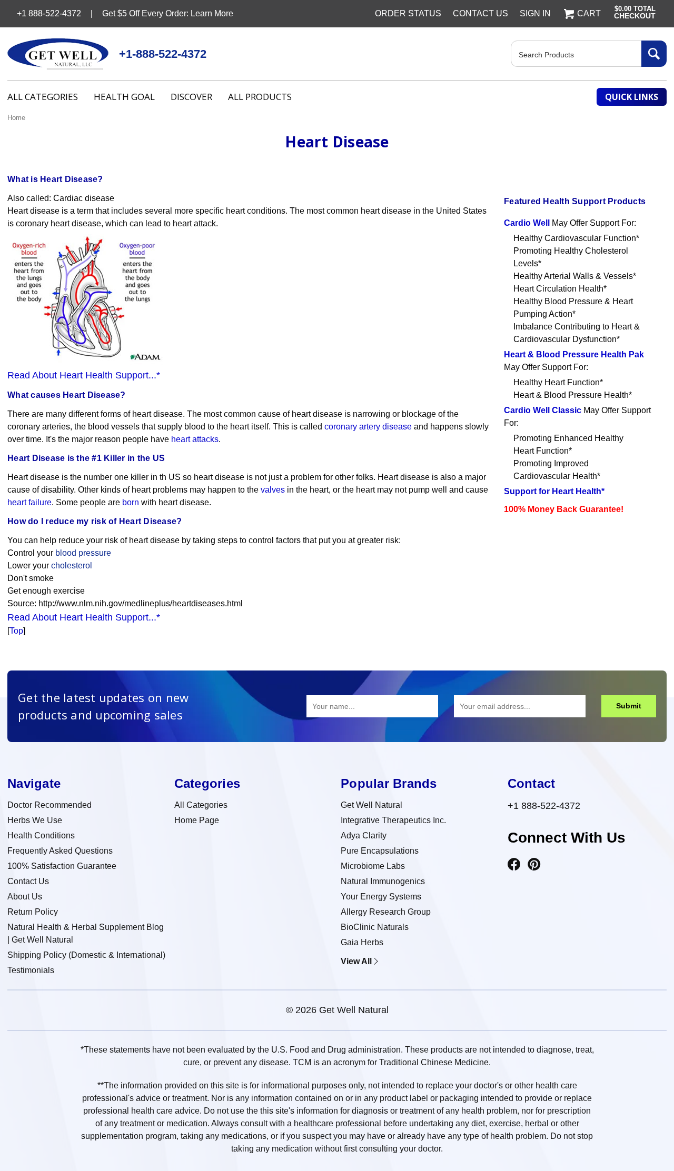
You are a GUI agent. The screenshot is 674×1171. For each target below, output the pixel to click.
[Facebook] (514, 864)
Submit (628, 706)
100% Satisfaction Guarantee (61, 866)
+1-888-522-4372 (162, 54)
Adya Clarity (363, 835)
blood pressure (83, 552)
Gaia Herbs (362, 942)
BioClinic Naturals (375, 927)
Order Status (408, 13)
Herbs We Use (34, 820)
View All (356, 961)
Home (16, 118)
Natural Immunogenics (383, 881)
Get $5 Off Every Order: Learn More (167, 13)
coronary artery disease (368, 426)
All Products (260, 97)
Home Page (196, 820)
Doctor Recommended (49, 804)
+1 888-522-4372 (544, 805)
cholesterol (71, 565)
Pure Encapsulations (380, 850)
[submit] (654, 54)
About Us (24, 896)
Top (16, 630)
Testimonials (30, 970)
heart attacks (195, 439)
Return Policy (32, 911)
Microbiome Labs (373, 866)
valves (273, 489)
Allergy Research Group (386, 911)
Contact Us (480, 13)
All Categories (42, 97)
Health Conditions (41, 835)
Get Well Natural (371, 804)
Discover (191, 97)
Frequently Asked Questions (60, 850)
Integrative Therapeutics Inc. (393, 820)
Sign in (535, 13)
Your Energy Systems (381, 896)
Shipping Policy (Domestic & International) (86, 954)
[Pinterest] (534, 864)
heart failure (29, 502)
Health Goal (124, 97)
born (130, 502)
